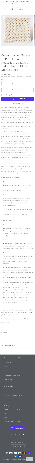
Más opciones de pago (17, 103)
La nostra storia (8, 363)
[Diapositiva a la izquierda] (13, 50)
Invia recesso (8, 379)
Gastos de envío (14, 76)
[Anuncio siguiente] (31, 2)
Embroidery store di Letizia (14, 459)
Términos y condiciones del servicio (14, 395)
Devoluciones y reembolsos (12, 375)
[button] (4, 8)
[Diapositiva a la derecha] (22, 50)
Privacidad (7, 391)
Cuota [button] (5, 332)
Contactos (7, 367)
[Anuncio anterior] (3, 2)
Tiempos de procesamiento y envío (14, 371)
